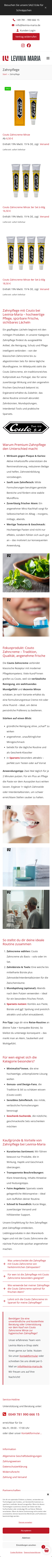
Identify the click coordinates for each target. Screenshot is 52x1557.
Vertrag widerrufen (26, 36)
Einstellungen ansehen (26, 1545)
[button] (48, 1494)
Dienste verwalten (25, 1522)
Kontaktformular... (31, 1433)
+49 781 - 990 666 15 (28, 19)
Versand (44, 144)
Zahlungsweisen (12, 1461)
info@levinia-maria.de (28, 25)
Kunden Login (27, 30)
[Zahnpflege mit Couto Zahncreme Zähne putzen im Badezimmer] (26, 866)
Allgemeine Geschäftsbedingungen (22, 1456)
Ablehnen (26, 1538)
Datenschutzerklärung (32, 1552)
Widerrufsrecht (11, 1471)
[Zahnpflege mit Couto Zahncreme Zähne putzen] (26, 824)
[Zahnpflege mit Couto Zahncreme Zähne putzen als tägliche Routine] (26, 909)
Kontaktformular (29, 1355)
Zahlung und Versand (15, 1477)
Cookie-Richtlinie (16, 1552)
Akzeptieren (26, 1530)
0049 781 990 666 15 (23, 1414)
